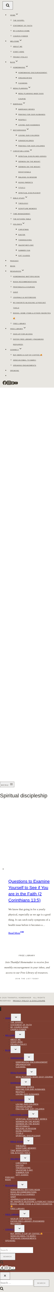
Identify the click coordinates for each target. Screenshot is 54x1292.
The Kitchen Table (22, 219)
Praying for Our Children (31, 146)
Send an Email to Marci (24, 360)
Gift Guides (24, 255)
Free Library (19, 323)
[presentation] (29, 837)
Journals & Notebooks (24, 297)
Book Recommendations (25, 282)
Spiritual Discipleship (29, 193)
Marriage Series (26, 109)
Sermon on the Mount (29, 161)
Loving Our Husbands (29, 125)
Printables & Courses (24, 287)
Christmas (23, 229)
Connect (10, 1229)
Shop (15, 292)
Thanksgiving (25, 240)
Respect (22, 119)
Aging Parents (25, 182)
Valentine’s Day (26, 245)
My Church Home (21, 31)
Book (12, 266)
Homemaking (17, 1058)
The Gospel (19, 20)
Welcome (10, 1035)
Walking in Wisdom (27, 177)
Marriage (15, 1083)
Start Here (18, 52)
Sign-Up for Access (23, 334)
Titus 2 (21, 187)
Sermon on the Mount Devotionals (28, 1125)
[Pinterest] (12, 384)
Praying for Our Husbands (31, 114)
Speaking (14, 370)
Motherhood (17, 1100)
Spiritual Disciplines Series (32, 156)
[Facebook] (5, 384)
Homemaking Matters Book (26, 276)
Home (8, 1018)
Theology (23, 203)
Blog (8, 1050)
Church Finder (20, 36)
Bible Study (16, 1142)
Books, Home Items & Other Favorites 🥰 (31, 1205)
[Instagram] (9, 384)
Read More (16, 932)
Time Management (21, 214)
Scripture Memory (27, 208)
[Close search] (5, 1276)
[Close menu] (0, 1009)
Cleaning (22, 83)
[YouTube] (16, 384)
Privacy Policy (20, 57)
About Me (17, 46)
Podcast (14, 261)
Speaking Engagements (24, 365)
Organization (25, 78)
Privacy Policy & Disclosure (29, 1001)
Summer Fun (24, 250)
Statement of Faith (22, 25)
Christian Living (19, 1115)
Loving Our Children (28, 135)
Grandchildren (26, 140)
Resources (11, 1186)
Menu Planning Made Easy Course (34, 1077)
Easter (21, 234)
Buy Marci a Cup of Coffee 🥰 (27, 355)
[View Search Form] (8, 5)
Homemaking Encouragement (32, 72)
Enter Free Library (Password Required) (27, 1222)
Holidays (15, 1159)
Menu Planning (18, 1073)
